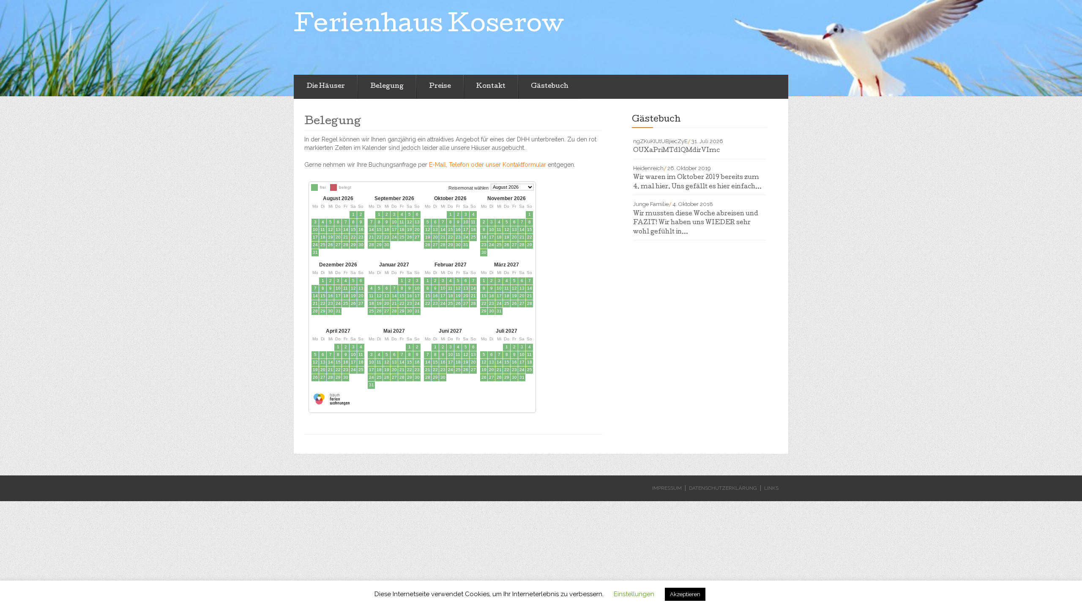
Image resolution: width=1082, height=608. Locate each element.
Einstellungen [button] (634, 594)
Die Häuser (325, 86)
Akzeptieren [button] (685, 594)
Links (771, 488)
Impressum (667, 488)
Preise (440, 86)
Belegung (387, 86)
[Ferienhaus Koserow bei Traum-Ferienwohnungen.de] (330, 402)
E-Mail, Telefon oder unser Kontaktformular (487, 164)
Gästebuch (549, 86)
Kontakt (490, 86)
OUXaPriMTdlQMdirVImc (676, 151)
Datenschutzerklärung (723, 488)
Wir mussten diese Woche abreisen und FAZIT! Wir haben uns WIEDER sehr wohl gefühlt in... (695, 223)
